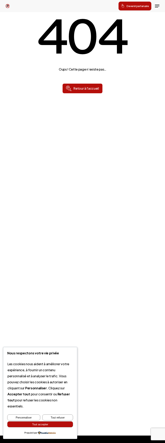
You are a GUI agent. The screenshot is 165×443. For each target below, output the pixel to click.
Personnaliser (24, 417)
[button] (157, 6)
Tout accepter (40, 424)
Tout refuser (58, 417)
